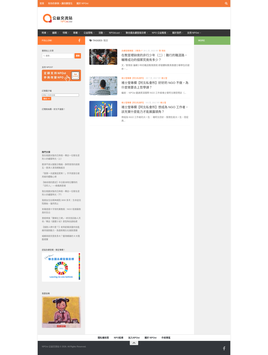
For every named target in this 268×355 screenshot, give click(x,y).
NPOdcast (114, 33)
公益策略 (88, 33)
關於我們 (176, 33)
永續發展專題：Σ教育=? (132, 51)
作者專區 (165, 338)
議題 (54, 33)
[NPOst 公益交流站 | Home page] (58, 18)
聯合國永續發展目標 (136, 33)
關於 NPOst (82, 3)
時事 (44, 33)
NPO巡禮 (118, 338)
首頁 (42, 3)
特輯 (65, 33)
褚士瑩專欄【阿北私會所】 (133, 78)
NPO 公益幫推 (159, 33)
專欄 (75, 33)
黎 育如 (162, 51)
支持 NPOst (193, 33)
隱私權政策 (103, 338)
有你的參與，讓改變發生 (60, 3)
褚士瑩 (164, 78)
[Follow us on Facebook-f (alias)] (79, 40)
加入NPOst (134, 338)
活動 (101, 33)
